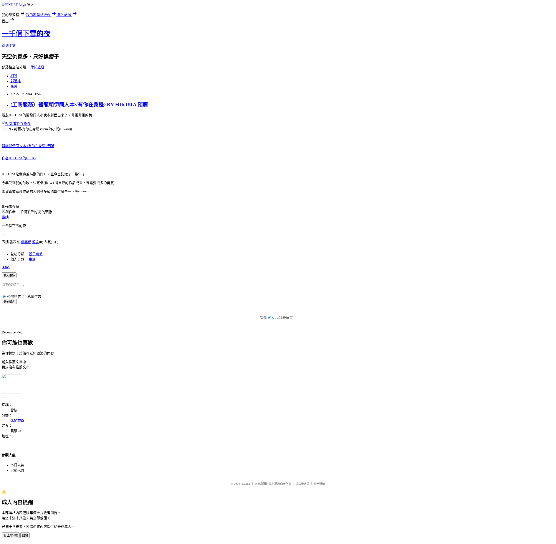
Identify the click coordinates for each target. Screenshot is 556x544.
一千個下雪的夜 (26, 34)
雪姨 (5, 217)
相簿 (13, 76)
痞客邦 (26, 242)
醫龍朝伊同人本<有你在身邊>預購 (28, 146)
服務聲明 (319, 483)
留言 (35, 242)
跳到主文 (9, 46)
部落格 (15, 81)
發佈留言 (9, 301)
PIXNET (245, 483)
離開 (25, 535)
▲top (6, 267)
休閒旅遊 (37, 67)
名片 (13, 86)
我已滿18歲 (10, 535)
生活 (32, 259)
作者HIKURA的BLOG (19, 158)
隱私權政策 (302, 483)
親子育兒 (36, 254)
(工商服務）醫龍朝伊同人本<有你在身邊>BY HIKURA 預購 (79, 104)
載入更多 (9, 275)
